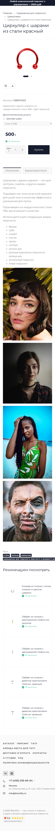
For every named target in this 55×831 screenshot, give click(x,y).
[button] (25, 76)
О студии (9, 758)
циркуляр (26, 555)
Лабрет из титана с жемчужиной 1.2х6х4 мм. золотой (36, 620)
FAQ (20, 758)
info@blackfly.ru (17, 793)
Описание (12, 170)
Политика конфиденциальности (26, 763)
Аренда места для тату (19, 748)
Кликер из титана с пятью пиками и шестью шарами (36, 589)
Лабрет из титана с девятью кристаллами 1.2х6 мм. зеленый (34, 711)
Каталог (9, 743)
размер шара (14, 118)
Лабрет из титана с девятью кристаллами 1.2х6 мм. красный (34, 680)
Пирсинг (23, 743)
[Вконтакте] (5, 773)
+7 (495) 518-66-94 (21, 780)
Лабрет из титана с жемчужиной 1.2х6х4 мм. (36, 650)
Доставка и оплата (16, 753)
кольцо (15, 555)
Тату (34, 743)
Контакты (40, 753)
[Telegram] (11, 773)
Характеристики (36, 170)
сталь (6, 555)
